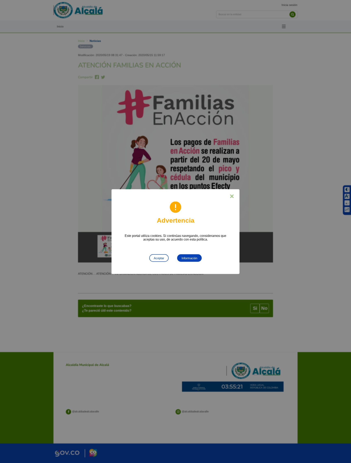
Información (189, 258)
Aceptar (159, 258)
